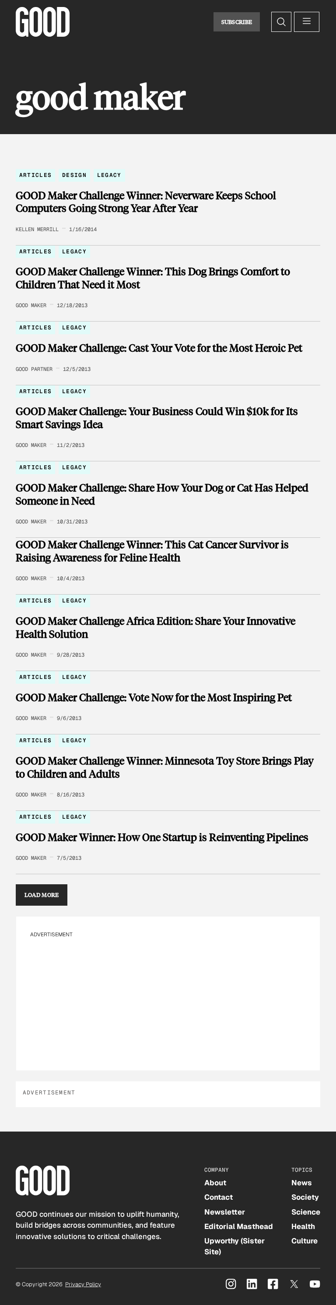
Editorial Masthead (238, 1226)
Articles (35, 175)
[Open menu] (306, 22)
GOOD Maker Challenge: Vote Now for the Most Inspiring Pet (154, 697)
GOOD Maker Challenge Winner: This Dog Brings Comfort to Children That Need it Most (153, 278)
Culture (304, 1241)
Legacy (109, 175)
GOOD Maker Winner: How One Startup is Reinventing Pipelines (162, 837)
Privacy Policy (83, 1284)
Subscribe (236, 21)
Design (74, 175)
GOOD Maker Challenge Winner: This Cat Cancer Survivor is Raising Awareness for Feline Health (152, 551)
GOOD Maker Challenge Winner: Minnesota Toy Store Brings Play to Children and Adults (165, 767)
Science (305, 1212)
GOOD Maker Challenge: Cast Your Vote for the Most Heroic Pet (159, 347)
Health (303, 1226)
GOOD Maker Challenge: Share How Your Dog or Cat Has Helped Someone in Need (162, 494)
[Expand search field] (281, 22)
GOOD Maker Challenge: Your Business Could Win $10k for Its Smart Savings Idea (157, 417)
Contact (218, 1197)
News (301, 1182)
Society (305, 1197)
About (215, 1182)
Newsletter (224, 1212)
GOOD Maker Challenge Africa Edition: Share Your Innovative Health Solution (155, 627)
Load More (41, 894)
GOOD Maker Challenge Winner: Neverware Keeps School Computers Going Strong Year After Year (146, 202)
